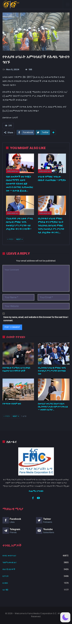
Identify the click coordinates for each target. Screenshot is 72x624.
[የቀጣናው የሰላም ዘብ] (18, 390)
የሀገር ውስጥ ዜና (12, 171)
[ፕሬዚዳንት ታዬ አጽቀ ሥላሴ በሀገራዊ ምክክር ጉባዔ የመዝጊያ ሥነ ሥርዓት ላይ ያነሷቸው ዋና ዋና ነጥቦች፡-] (20, 205)
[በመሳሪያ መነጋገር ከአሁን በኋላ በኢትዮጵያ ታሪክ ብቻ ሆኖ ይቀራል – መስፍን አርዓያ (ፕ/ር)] (53, 390)
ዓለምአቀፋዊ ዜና (9, 562)
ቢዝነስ (5, 583)
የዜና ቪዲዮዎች (9, 569)
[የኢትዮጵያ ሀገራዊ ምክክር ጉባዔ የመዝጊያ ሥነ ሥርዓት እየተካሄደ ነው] (53, 354)
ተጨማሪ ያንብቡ (36, 491)
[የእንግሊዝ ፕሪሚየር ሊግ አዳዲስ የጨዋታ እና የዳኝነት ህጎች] (18, 354)
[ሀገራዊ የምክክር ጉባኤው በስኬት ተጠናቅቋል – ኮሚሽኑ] (52, 163)
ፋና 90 (5, 589)
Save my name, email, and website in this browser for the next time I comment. (35, 319)
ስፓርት (6, 576)
